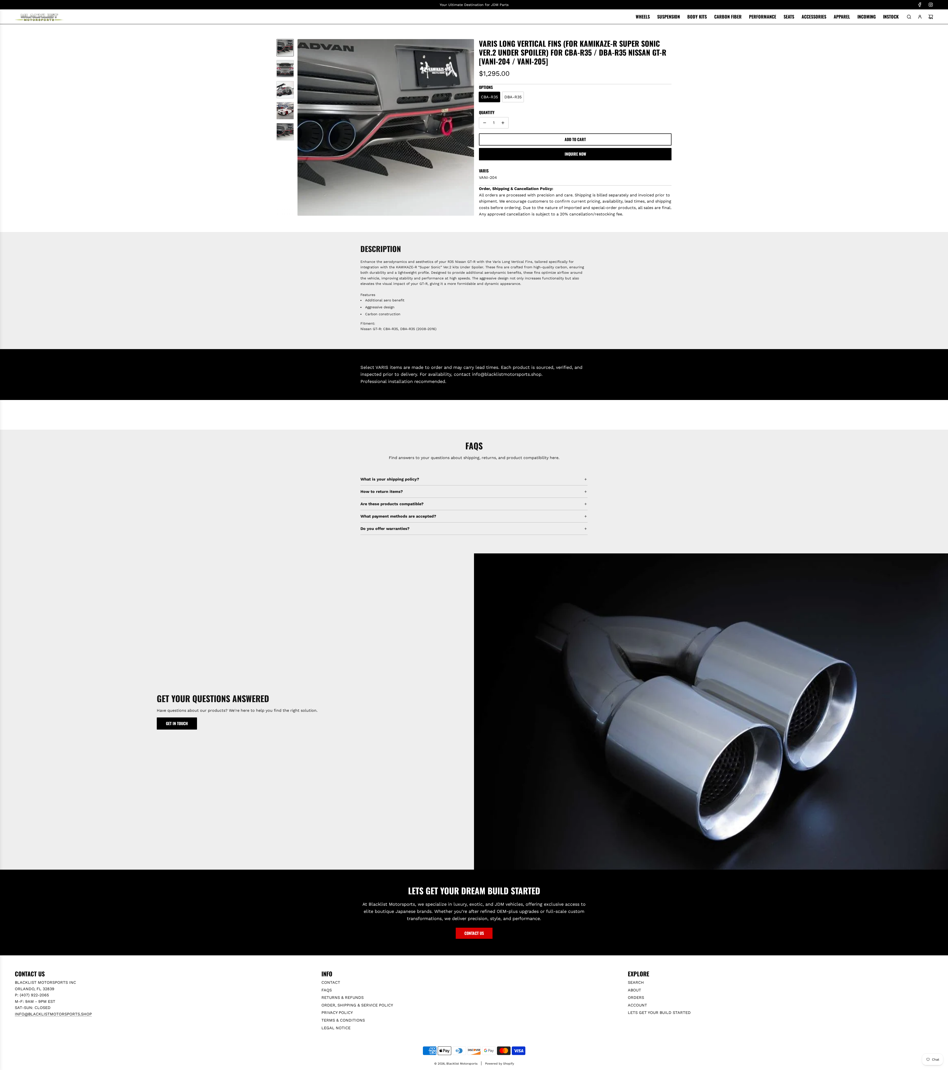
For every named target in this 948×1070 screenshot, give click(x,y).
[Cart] (930, 16)
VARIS (484, 171)
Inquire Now (575, 154)
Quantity (486, 112)
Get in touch (177, 723)
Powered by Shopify (499, 1063)
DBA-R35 (513, 97)
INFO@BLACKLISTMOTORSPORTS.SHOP (53, 1014)
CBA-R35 (489, 97)
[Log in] (919, 16)
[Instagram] (930, 4)
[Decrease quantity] (484, 122)
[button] (301, 127)
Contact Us (474, 933)
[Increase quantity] (502, 122)
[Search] (909, 16)
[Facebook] (919, 4)
